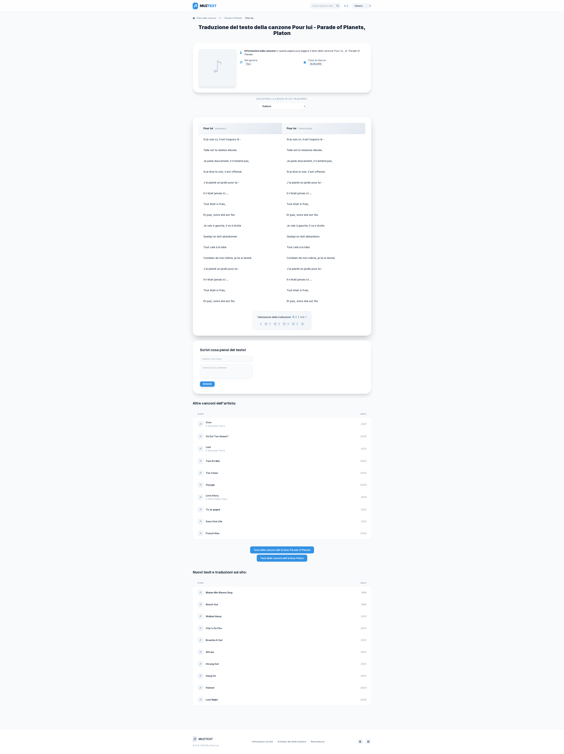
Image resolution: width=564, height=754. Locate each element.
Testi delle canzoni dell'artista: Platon (282, 558)
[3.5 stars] (289, 323)
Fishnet (210, 687)
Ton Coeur (212, 472)
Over (209, 422)
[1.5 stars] (271, 323)
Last (208, 447)
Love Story (212, 495)
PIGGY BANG (214, 499)
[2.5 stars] (280, 323)
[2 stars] (275, 323)
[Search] (337, 6)
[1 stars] (266, 323)
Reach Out (212, 604)
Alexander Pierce (216, 426)
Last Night (212, 699)
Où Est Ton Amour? (217, 436)
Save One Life (214, 521)
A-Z (346, 6)
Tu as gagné (213, 509)
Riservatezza (317, 741)
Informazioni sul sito (262, 741)
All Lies (210, 652)
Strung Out (212, 663)
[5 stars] (302, 323)
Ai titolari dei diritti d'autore (292, 741)
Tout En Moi (213, 461)
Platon (224, 499)
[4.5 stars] (298, 323)
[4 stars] (293, 323)
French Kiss (212, 533)
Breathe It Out (214, 640)
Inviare (207, 384)
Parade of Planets (233, 18)
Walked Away (214, 616)
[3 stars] (284, 323)
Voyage (210, 484)
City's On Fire (214, 628)
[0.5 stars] (261, 323)
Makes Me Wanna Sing (219, 592)
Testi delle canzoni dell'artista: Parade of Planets (282, 549)
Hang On (211, 675)
